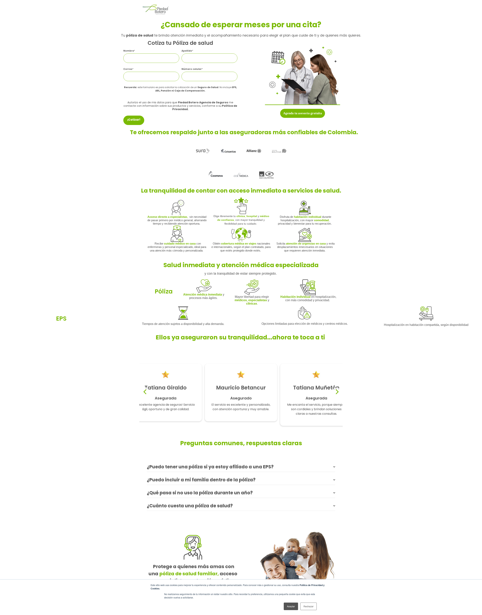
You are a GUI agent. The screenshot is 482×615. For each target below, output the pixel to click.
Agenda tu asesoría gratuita (302, 113)
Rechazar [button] (308, 606)
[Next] (337, 392)
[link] (155, 9)
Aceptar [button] (291, 606)
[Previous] (145, 392)
